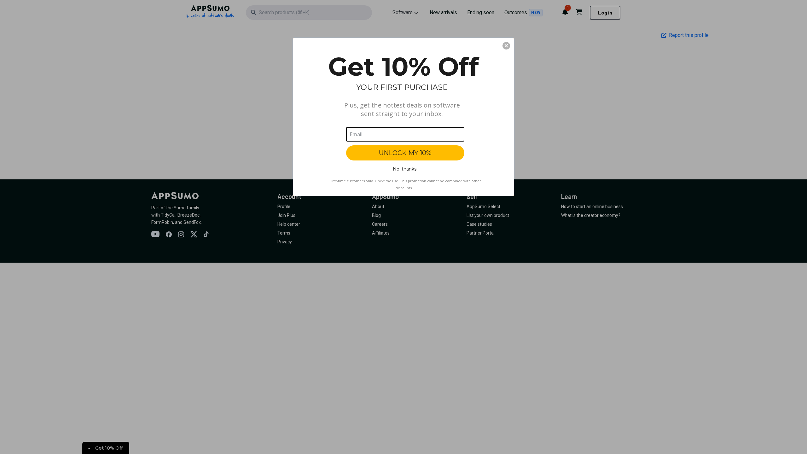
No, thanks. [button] (405, 169)
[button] (506, 45)
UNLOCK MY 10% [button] (405, 153)
